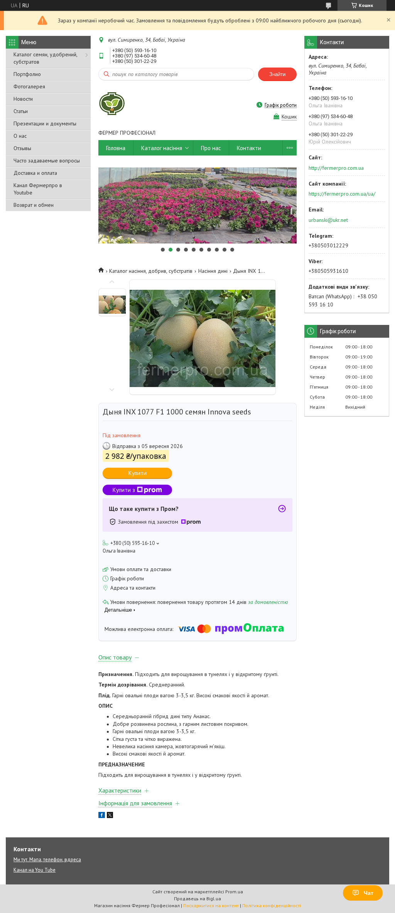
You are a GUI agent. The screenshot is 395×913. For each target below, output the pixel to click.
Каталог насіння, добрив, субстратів (150, 270)
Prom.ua (234, 891)
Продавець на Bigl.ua (197, 898)
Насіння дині (213, 270)
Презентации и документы (45, 123)
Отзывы (22, 148)
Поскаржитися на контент (211, 905)
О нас (20, 135)
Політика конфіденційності (271, 905)
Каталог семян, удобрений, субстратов (45, 58)
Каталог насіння (161, 148)
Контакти (249, 148)
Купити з (124, 490)
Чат (368, 893)
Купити (137, 473)
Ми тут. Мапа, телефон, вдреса (47, 859)
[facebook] (101, 816)
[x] (110, 816)
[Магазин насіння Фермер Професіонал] (111, 105)
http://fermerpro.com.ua (336, 167)
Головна (115, 148)
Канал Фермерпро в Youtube (38, 189)
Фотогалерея (29, 86)
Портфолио (27, 74)
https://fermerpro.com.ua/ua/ (342, 193)
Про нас (211, 148)
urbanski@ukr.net (328, 219)
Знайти (277, 74)
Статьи (21, 111)
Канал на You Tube (35, 870)
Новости (23, 98)
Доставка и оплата (35, 172)
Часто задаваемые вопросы (47, 160)
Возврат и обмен (34, 204)
